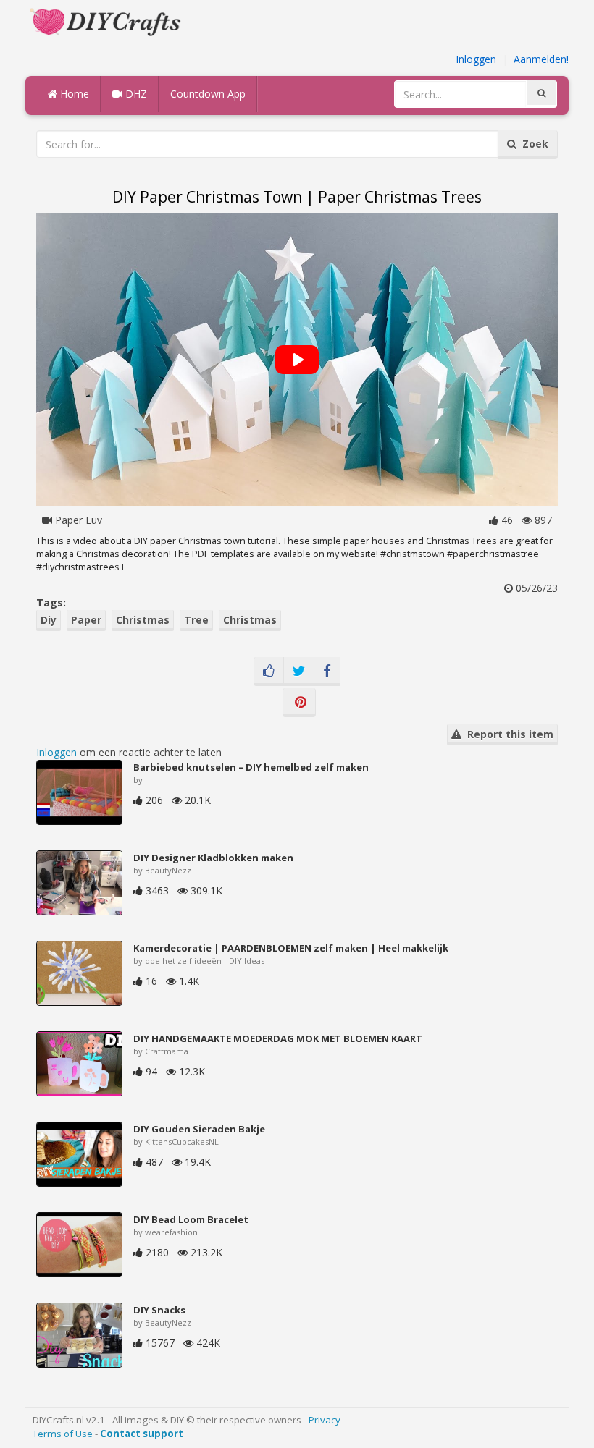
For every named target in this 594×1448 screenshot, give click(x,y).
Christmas (143, 620)
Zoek (532, 144)
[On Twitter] (298, 671)
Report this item (507, 734)
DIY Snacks (159, 1309)
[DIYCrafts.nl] (107, 20)
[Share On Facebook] (327, 671)
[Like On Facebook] (269, 671)
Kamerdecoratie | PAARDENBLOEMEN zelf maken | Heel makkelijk (290, 947)
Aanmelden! (541, 59)
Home (73, 94)
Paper (86, 620)
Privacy (324, 1419)
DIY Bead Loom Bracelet (190, 1219)
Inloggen (476, 59)
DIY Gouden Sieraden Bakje (199, 1128)
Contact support (141, 1433)
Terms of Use (63, 1433)
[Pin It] (299, 702)
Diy (49, 620)
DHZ (134, 94)
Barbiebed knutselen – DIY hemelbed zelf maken (251, 767)
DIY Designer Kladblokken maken (213, 857)
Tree (196, 620)
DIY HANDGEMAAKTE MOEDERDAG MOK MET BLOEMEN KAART (277, 1038)
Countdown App (208, 94)
